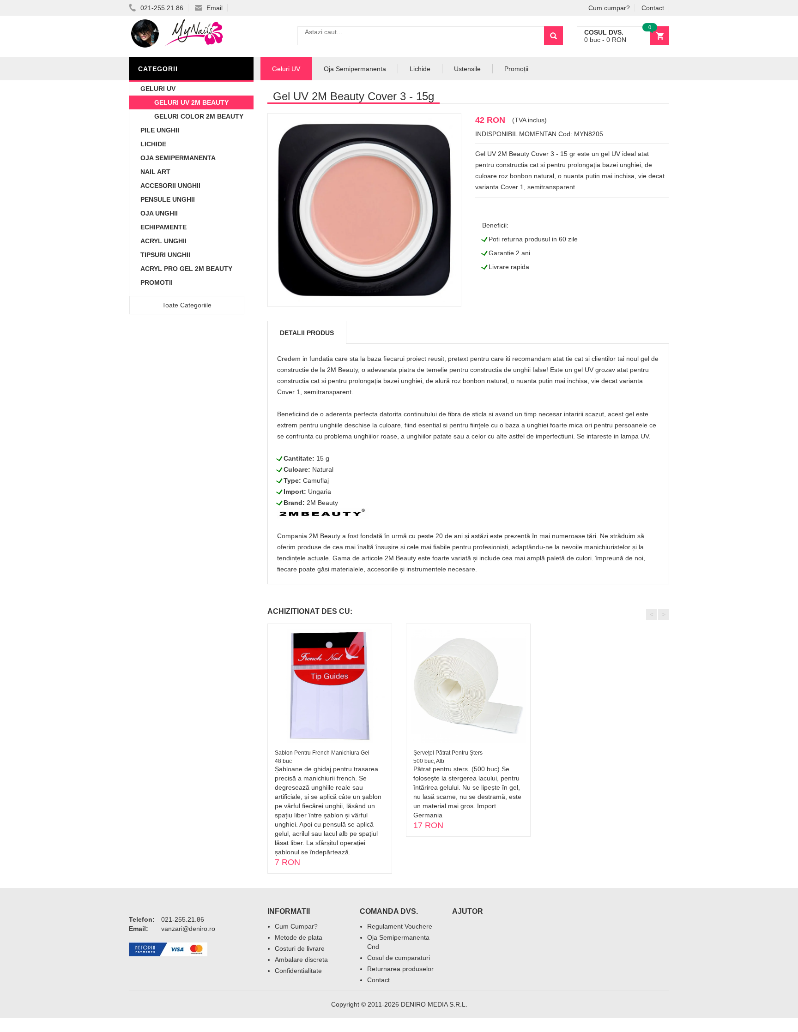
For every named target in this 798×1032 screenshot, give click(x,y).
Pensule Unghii (167, 199)
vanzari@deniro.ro (188, 928)
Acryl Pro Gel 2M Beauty (186, 268)
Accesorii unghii (170, 185)
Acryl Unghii (163, 241)
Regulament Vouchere (399, 926)
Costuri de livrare (300, 948)
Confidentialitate (298, 970)
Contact (652, 8)
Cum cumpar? (609, 8)
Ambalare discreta (301, 959)
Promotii (156, 282)
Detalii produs (307, 332)
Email (214, 8)
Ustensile (467, 68)
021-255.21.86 (161, 8)
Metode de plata (298, 937)
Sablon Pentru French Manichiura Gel (322, 753)
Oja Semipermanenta (178, 158)
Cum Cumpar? (296, 926)
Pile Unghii (159, 130)
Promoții (516, 68)
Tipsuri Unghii (165, 254)
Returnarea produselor (400, 968)
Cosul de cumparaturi (398, 957)
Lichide (153, 144)
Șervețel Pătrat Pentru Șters (448, 753)
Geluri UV (157, 88)
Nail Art (155, 171)
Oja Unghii (159, 213)
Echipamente (163, 227)
